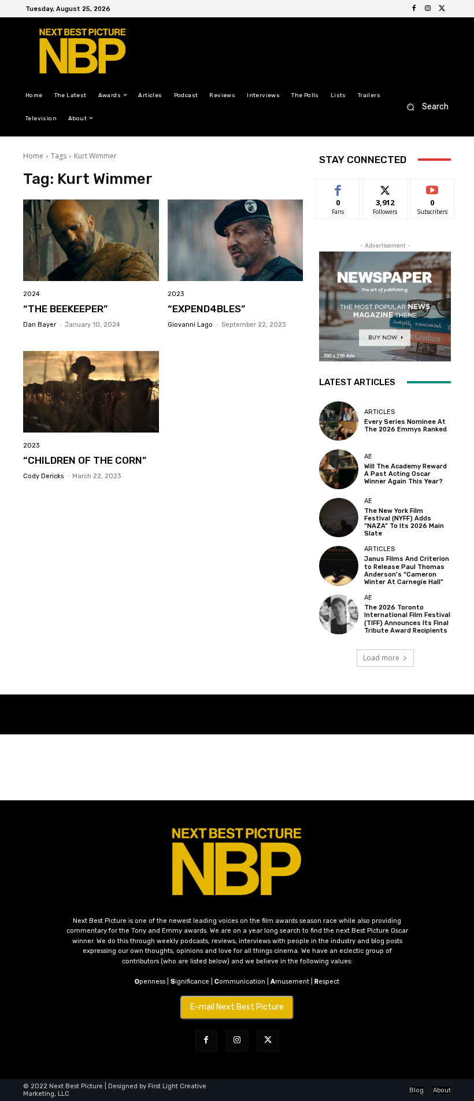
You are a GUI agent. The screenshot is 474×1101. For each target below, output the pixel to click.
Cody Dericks (43, 476)
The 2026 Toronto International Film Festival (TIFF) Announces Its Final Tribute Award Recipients (407, 619)
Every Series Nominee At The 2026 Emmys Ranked (405, 425)
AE (368, 456)
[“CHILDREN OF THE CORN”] (91, 392)
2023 (176, 294)
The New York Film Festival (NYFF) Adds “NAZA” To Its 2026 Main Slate (404, 522)
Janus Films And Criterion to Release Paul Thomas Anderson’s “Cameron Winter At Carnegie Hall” (406, 570)
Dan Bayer (39, 324)
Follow (385, 187)
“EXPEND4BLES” (206, 309)
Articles (379, 412)
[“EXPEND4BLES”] (235, 240)
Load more (381, 658)
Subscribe (432, 187)
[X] (442, 9)
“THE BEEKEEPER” (65, 309)
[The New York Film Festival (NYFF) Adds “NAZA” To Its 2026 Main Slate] (338, 517)
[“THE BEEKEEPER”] (91, 240)
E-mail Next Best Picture (237, 1007)
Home (33, 156)
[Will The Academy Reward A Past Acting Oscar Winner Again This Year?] (338, 469)
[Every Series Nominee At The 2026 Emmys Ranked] (338, 421)
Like (338, 187)
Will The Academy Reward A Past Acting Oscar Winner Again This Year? (405, 474)
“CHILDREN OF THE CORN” (84, 460)
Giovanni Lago (190, 324)
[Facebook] (414, 9)
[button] (424, 106)
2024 (31, 294)
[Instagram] (428, 9)
